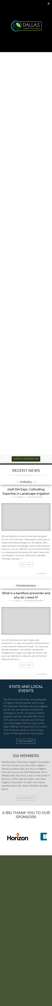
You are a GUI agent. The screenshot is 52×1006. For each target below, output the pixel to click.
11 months (19, 497)
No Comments (41, 573)
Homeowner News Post (34, 601)
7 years (17, 601)
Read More (26, 565)
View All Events (26, 741)
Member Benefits (26, 798)
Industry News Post (35, 497)
